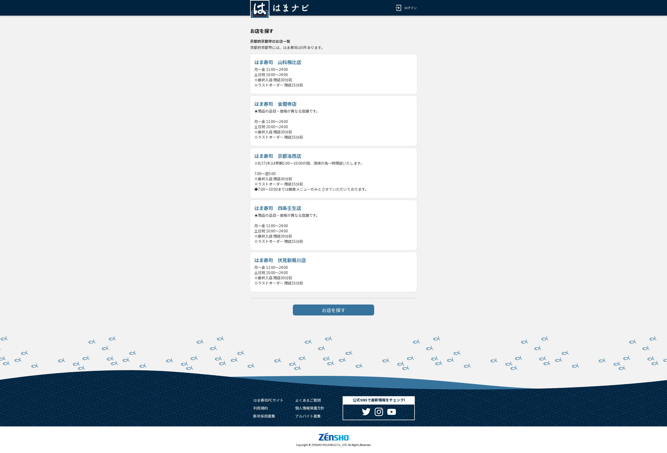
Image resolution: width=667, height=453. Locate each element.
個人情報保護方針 (309, 408)
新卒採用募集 (264, 416)
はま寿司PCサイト (268, 400)
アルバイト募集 (308, 416)
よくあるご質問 (308, 400)
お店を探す (333, 310)
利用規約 (260, 408)
